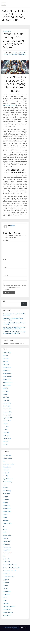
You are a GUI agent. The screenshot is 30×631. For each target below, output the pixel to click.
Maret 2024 (6, 435)
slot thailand (6, 594)
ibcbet (4, 485)
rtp (4, 526)
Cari (4, 301)
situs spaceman (7, 553)
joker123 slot (6, 493)
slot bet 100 (6, 559)
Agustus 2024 (7, 421)
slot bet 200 (6, 562)
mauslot (5, 514)
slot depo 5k (6, 573)
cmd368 (5, 476)
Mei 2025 (5, 394)
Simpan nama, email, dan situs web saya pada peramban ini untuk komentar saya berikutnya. (15, 287)
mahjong (5, 502)
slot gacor (6, 579)
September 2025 (7, 382)
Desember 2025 (7, 373)
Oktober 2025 (7, 379)
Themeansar (16, 628)
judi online (6, 499)
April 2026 (6, 364)
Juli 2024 (5, 424)
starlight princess (8, 612)
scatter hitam (6, 541)
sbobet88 (5, 538)
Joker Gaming (7, 490)
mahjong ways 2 (7, 511)
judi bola (5, 496)
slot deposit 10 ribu (8, 576)
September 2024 (8, 418)
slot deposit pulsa (21, 54)
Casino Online (7, 467)
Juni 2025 (6, 391)
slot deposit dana (11, 54)
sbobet (5, 532)
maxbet (5, 517)
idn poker (5, 487)
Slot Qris (5, 588)
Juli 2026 (5, 355)
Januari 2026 (6, 370)
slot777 (5, 597)
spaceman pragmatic (9, 606)
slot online (6, 582)
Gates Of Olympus (8, 482)
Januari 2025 (6, 406)
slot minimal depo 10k (10, 105)
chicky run (6, 470)
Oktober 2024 (7, 415)
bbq (4, 461)
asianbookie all (7, 455)
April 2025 (6, 397)
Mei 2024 (5, 429)
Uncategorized (7, 31)
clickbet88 (6, 473)
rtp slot (5, 529)
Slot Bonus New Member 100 (11, 568)
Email (5, 267)
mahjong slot (6, 505)
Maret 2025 (6, 400)
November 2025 (7, 376)
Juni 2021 (5, 441)
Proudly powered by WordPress (11, 627)
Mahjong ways (7, 508)
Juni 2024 (6, 426)
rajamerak (6, 520)
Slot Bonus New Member (10, 565)
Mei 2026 (5, 361)
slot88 (4, 600)
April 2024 (6, 432)
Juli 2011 (5, 444)
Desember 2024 (7, 409)
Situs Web (5, 275)
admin (14, 53)
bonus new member (8, 464)
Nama (5, 259)
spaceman (6, 603)
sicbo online (6, 544)
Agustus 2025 (7, 385)
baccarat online (7, 458)
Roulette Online (7, 523)
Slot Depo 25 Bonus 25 (9, 570)
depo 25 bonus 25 (8, 479)
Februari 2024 (7, 438)
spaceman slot (7, 609)
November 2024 (7, 412)
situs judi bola (7, 547)
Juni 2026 (6, 358)
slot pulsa (5, 585)
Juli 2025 (5, 388)
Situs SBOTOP (7, 550)
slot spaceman (7, 591)
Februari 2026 (7, 367)
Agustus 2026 (7, 352)
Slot (4, 556)
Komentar (6, 240)
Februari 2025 (7, 403)
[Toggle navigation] (3, 4)
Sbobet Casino (7, 535)
